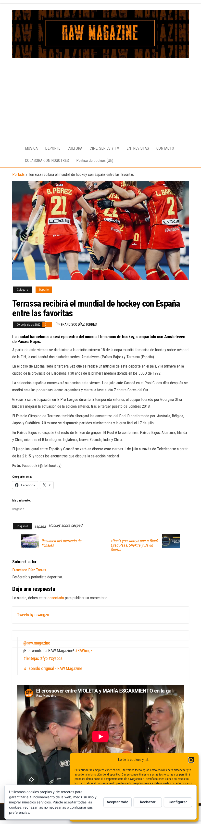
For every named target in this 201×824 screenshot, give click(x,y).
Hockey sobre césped (65, 525)
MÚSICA (31, 148)
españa (40, 526)
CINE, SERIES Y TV (104, 148)
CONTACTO (165, 148)
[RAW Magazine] (15, 148)
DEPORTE (52, 148)
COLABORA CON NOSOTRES (47, 160)
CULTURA (75, 148)
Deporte (44, 289)
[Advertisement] (100, 94)
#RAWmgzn (84, 650)
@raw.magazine (36, 643)
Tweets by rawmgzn (33, 614)
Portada (18, 174)
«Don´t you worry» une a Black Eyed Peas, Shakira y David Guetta (134, 545)
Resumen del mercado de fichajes (61, 543)
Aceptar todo (117, 802)
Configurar (178, 802)
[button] (191, 759)
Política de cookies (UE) (94, 160)
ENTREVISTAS (137, 148)
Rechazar (148, 802)
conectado (56, 598)
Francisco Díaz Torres (79, 324)
